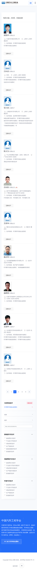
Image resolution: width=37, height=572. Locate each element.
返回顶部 (15, 566)
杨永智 (9, 257)
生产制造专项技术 (11, 471)
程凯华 (9, 35)
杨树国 (9, 293)
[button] (18, 414)
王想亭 (9, 327)
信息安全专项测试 (9, 82)
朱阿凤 (9, 365)
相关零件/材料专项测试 (10, 121)
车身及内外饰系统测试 (25, 123)
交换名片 (8, 53)
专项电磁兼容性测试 (24, 267)
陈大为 (9, 151)
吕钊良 (9, 187)
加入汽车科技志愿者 (12, 541)
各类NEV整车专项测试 (19, 116)
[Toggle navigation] (31, 3)
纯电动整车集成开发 (10, 118)
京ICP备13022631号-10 (27, 560)
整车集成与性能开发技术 (26, 121)
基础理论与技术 (10, 438)
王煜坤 (9, 223)
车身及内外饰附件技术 (11, 123)
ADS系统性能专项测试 (19, 335)
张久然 (9, 108)
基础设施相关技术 (11, 449)
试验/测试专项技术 (11, 468)
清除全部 (29, 403)
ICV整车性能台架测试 (10, 46)
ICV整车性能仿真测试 (19, 43)
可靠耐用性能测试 (9, 125)
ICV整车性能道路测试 (10, 80)
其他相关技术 (10, 451)
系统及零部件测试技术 (10, 161)
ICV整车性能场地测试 (19, 77)
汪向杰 (9, 71)
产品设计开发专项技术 (12, 465)
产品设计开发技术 (11, 441)
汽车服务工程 (8, 198)
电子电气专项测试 (18, 265)
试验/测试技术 (10, 443)
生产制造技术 (10, 446)
